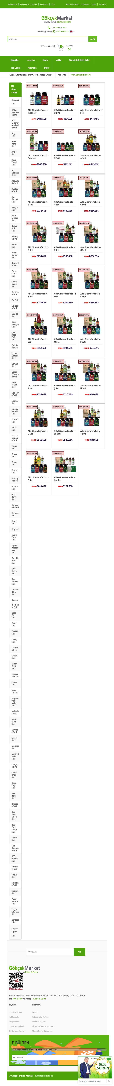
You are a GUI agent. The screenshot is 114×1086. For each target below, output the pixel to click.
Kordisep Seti (15, 648)
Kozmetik (32, 67)
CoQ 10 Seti (15, 315)
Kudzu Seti (14, 657)
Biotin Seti (14, 245)
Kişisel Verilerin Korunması (43, 1026)
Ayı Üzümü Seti (15, 199)
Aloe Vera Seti (14, 144)
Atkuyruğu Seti (15, 182)
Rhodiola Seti (15, 805)
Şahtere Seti (15, 892)
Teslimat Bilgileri (38, 1021)
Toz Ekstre (15, 67)
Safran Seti (14, 839)
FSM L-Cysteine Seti (15, 438)
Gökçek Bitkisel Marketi (22, 1075)
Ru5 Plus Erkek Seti (14, 816)
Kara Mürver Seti (15, 581)
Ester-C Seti (15, 420)
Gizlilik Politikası (15, 1012)
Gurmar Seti (15, 487)
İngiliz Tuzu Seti (14, 537)
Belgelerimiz (12, 4)
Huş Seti (15, 529)
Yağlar (58, 60)
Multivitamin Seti (15, 756)
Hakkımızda (24, 4)
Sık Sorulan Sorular (17, 1031)
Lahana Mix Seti (15, 675)
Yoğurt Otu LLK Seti (15, 912)
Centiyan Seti (15, 293)
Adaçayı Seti (15, 102)
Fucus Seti (14, 447)
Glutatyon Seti (15, 479)
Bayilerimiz (44, 4)
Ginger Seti (15, 463)
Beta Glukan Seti (15, 218)
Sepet (94, 4)
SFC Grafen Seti (15, 858)
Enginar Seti (15, 402)
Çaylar (45, 60)
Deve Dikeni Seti (14, 385)
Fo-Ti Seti (14, 428)
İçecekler (31, 60)
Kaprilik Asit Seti (15, 561)
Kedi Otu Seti (14, 615)
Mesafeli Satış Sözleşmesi (42, 1031)
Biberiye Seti (15, 237)
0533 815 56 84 (62, 31)
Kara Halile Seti (14, 571)
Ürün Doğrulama (72, 4)
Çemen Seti (15, 365)
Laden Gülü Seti (14, 666)
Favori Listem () (49, 46)
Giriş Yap (102, 4)
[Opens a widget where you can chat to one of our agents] (95, 1070)
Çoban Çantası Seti (15, 356)
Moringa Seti (15, 747)
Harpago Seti (15, 514)
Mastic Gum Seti (15, 722)
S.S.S (52, 4)
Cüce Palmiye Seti (15, 324)
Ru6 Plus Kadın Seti (14, 828)
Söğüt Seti (14, 876)
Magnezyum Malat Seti (15, 702)
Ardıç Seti (14, 153)
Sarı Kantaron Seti (15, 848)
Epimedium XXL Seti (15, 411)
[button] (73, 31)
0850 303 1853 (60, 27)
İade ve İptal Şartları (40, 1017)
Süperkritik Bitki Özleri (79, 60)
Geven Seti (14, 455)
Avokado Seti (15, 190)
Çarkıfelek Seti (15, 346)
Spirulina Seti (15, 884)
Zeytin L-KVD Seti (15, 932)
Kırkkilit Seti (15, 632)
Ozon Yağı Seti (14, 785)
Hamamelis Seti (15, 506)
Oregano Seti (15, 765)
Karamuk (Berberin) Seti (15, 604)
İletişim (34, 4)
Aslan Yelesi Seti (14, 162)
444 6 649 (17, 998)
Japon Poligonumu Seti (15, 549)
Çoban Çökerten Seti (15, 374)
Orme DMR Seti (14, 775)
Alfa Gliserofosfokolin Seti (15, 124)
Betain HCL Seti (14, 228)
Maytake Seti (15, 731)
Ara (91, 39)
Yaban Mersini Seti (15, 901)
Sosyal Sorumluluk (16, 1026)
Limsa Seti (14, 683)
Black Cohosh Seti (15, 255)
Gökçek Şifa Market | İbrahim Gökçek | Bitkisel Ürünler (30, 74)
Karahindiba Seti (15, 592)
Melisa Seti (14, 739)
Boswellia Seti (15, 264)
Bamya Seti (15, 208)
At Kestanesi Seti (15, 173)
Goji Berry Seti (14, 497)
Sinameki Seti (15, 868)
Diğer (46, 67)
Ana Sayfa (62, 74)
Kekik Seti (14, 624)
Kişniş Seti (14, 640)
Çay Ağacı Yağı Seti (14, 336)
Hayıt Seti (14, 522)
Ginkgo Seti (15, 471)
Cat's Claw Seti (14, 273)
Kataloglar (85, 4)
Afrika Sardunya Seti (15, 112)
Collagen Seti (15, 307)
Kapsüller (15, 60)
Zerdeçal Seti (15, 921)
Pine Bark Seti (14, 796)
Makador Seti (15, 712)
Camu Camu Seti (14, 284)
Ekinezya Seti (15, 394)
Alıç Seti (13, 134)
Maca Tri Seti (15, 691)
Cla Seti (15, 300)
